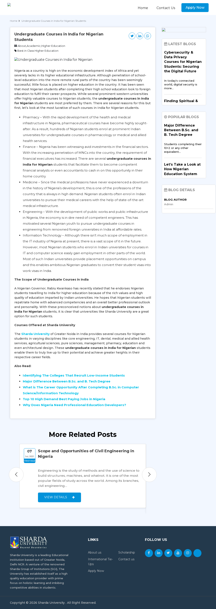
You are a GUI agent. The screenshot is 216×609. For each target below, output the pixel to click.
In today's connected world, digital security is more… (180, 84)
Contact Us (166, 8)
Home (143, 8)
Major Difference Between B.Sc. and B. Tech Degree (66, 381)
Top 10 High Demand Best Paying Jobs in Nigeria (64, 399)
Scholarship (126, 552)
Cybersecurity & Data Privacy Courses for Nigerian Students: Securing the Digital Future (183, 61)
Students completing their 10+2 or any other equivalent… (183, 147)
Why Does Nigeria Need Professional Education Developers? (74, 405)
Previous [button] (16, 474)
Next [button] (149, 474)
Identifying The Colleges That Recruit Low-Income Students (74, 375)
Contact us (126, 559)
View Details (56, 497)
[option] (82, 476)
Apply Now (195, 7)
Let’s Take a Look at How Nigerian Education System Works (182, 171)
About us (94, 552)
